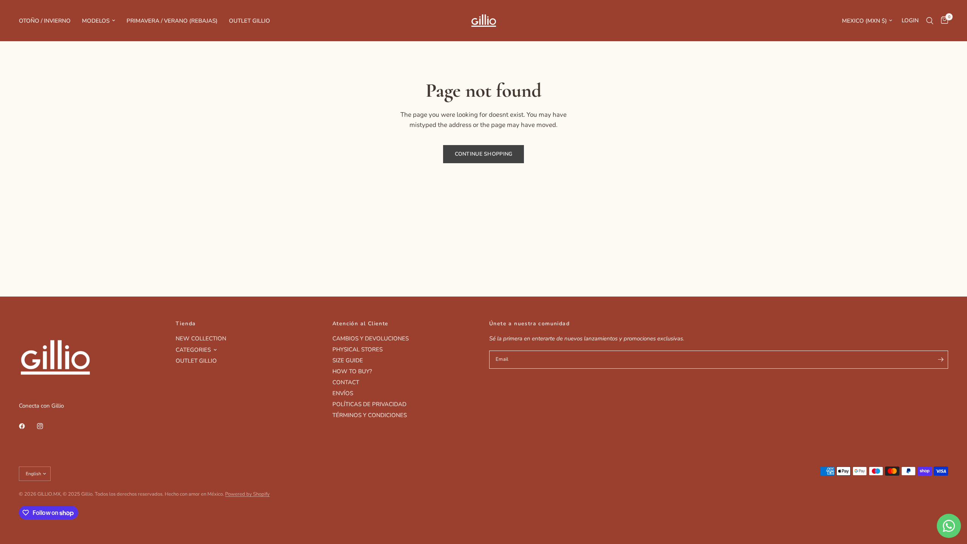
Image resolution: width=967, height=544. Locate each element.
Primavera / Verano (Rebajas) (172, 21)
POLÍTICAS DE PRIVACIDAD (369, 404)
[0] (942, 20)
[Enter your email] (940, 360)
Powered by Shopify (247, 494)
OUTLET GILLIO (196, 361)
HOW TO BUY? (352, 371)
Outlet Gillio (249, 21)
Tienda (186, 323)
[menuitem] (47, 20)
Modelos (96, 21)
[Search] (929, 20)
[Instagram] (45, 426)
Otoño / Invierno (45, 21)
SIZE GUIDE (347, 360)
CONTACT (345, 382)
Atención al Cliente (360, 323)
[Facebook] (27, 426)
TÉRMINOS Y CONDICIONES (369, 415)
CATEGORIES (193, 350)
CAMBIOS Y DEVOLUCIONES (370, 338)
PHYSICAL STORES (357, 349)
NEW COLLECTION (201, 338)
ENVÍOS (342, 393)
